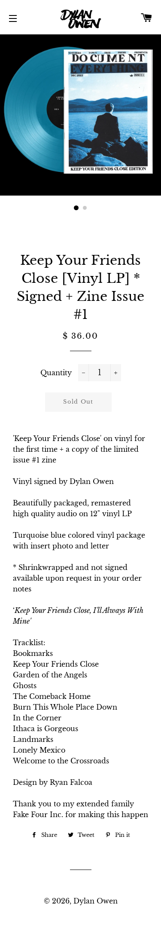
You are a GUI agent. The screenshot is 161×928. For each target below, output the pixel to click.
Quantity (56, 372)
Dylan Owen (95, 901)
